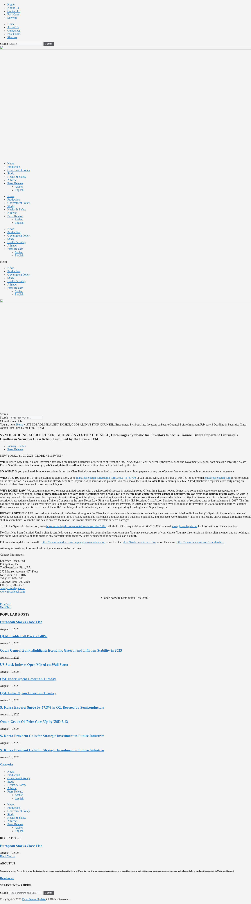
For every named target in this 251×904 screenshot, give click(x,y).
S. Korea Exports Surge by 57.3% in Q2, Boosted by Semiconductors (52, 707)
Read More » (7, 856)
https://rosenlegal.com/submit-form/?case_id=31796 (106, 477)
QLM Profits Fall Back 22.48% (23, 636)
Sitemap (12, 17)
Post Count (13, 14)
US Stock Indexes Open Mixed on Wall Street (34, 665)
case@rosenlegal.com (217, 477)
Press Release (15, 183)
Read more (7, 878)
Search (4, 43)
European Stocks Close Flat (21, 622)
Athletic (12, 180)
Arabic (19, 186)
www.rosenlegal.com (12, 591)
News (10, 163)
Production (13, 166)
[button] (125, 261)
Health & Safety (16, 176)
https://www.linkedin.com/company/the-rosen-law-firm (73, 542)
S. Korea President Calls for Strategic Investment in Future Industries (52, 736)
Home (11, 4)
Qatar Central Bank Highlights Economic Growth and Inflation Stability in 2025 (61, 650)
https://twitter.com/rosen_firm (139, 542)
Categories (6, 764)
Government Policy (18, 170)
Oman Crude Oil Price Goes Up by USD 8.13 (34, 722)
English (19, 190)
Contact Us (13, 11)
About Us (13, 7)
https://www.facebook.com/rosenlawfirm (200, 542)
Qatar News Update (34, 899)
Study (10, 173)
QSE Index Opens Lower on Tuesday (28, 679)
